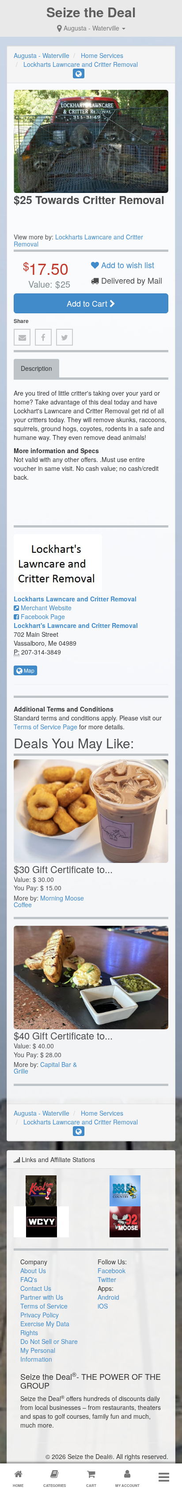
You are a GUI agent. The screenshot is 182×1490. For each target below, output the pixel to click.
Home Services (102, 55)
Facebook (111, 1270)
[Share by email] (22, 337)
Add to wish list (126, 264)
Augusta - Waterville (91, 27)
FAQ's (28, 1279)
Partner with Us (41, 1297)
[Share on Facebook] (43, 337)
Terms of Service (44, 1305)
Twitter (107, 1279)
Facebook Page (42, 616)
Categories (54, 1485)
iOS (103, 1305)
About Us (33, 1270)
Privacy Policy (39, 1314)
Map (28, 670)
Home (18, 1485)
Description (36, 368)
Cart (91, 1485)
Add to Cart (88, 303)
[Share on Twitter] (64, 337)
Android (108, 1297)
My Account (127, 1485)
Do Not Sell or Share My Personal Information (49, 1350)
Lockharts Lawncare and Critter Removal (80, 64)
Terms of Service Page (45, 726)
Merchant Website (45, 607)
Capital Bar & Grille (45, 1067)
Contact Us (35, 1288)
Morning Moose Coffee (49, 901)
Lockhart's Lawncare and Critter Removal (76, 625)
